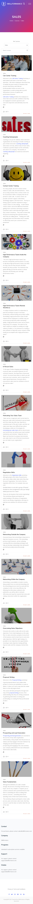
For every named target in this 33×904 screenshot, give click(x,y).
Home (11, 20)
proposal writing (13, 693)
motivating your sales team (10, 430)
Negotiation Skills (16, 475)
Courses (17, 20)
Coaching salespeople (22, 143)
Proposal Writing (16, 680)
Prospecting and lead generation (12, 735)
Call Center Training (17, 78)
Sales (22, 20)
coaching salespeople (9, 151)
